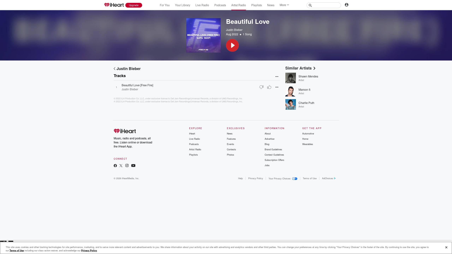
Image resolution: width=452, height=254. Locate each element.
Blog (267, 144)
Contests (231, 149)
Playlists (256, 5)
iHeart (192, 133)
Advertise (269, 138)
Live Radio (202, 5)
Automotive (308, 133)
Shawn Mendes (308, 76)
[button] (232, 45)
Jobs (267, 165)
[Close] (446, 247)
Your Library (182, 5)
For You (165, 5)
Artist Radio (238, 5)
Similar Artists (298, 68)
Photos (230, 154)
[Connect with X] (121, 166)
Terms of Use (310, 178)
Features (231, 138)
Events (230, 144)
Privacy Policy (255, 178)
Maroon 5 (304, 89)
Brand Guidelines (273, 149)
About (268, 133)
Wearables (307, 144)
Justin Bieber (234, 30)
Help (240, 178)
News (270, 5)
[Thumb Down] (261, 87)
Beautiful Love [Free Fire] (137, 85)
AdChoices (327, 178)
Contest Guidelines (274, 154)
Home (305, 138)
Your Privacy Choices (280, 178)
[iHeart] (113, 5)
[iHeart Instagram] (127, 166)
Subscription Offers (274, 160)
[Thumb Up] (269, 87)
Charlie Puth (306, 103)
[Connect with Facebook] (115, 166)
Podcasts (220, 5)
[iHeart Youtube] (133, 166)
